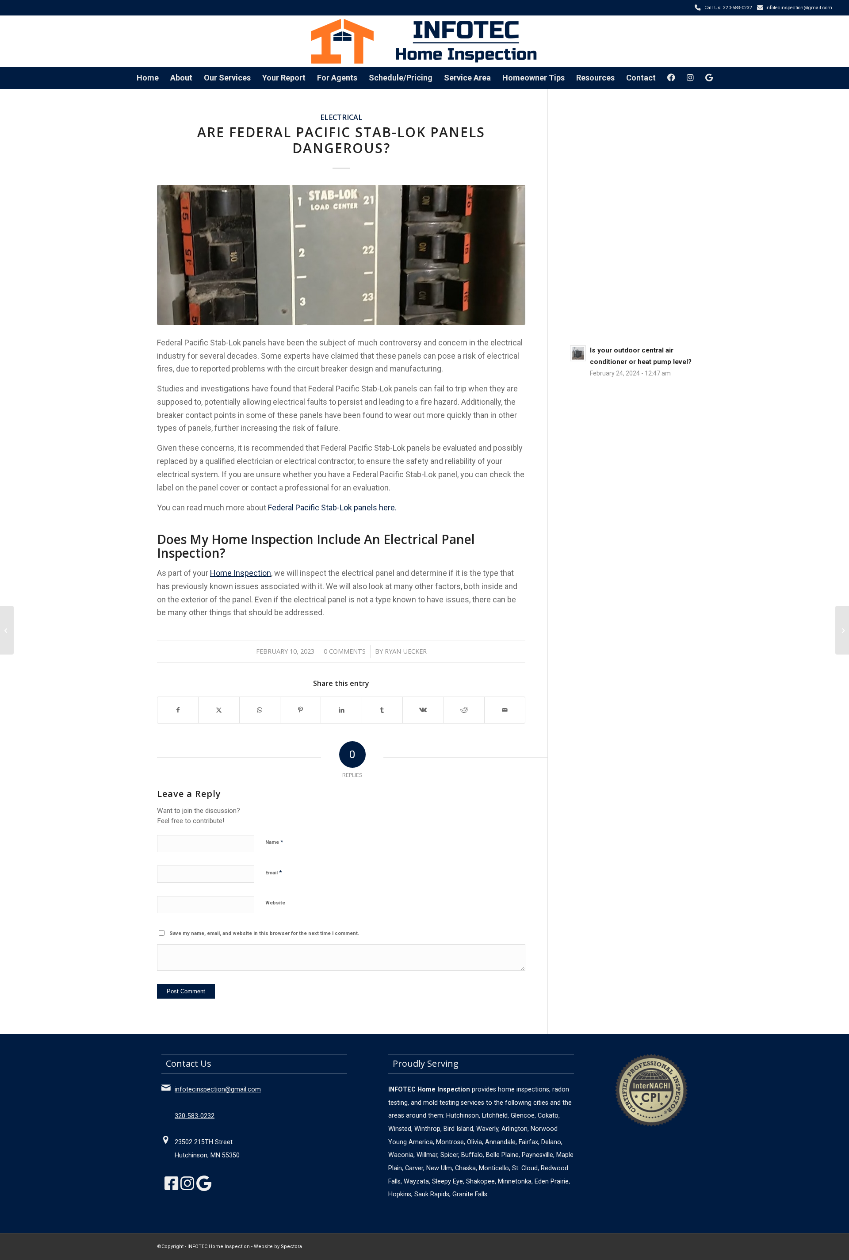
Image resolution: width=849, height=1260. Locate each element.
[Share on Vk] (423, 710)
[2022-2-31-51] (341, 255)
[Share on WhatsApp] (260, 710)
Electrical (341, 117)
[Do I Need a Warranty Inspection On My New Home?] (7, 630)
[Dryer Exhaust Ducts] (842, 630)
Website (275, 903)
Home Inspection (240, 573)
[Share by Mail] (505, 710)
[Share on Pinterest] (300, 710)
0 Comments (345, 651)
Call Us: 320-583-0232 (728, 8)
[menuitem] (147, 78)
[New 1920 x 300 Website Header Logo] (424, 41)
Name (274, 842)
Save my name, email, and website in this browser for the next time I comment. (264, 933)
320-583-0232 (194, 1116)
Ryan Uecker (406, 651)
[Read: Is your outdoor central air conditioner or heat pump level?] (578, 353)
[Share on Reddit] (464, 710)
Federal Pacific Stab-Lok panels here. (332, 507)
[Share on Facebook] (177, 710)
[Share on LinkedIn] (341, 710)
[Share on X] (219, 710)
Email (273, 872)
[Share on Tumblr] (382, 710)
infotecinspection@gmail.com (798, 8)
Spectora (291, 1246)
